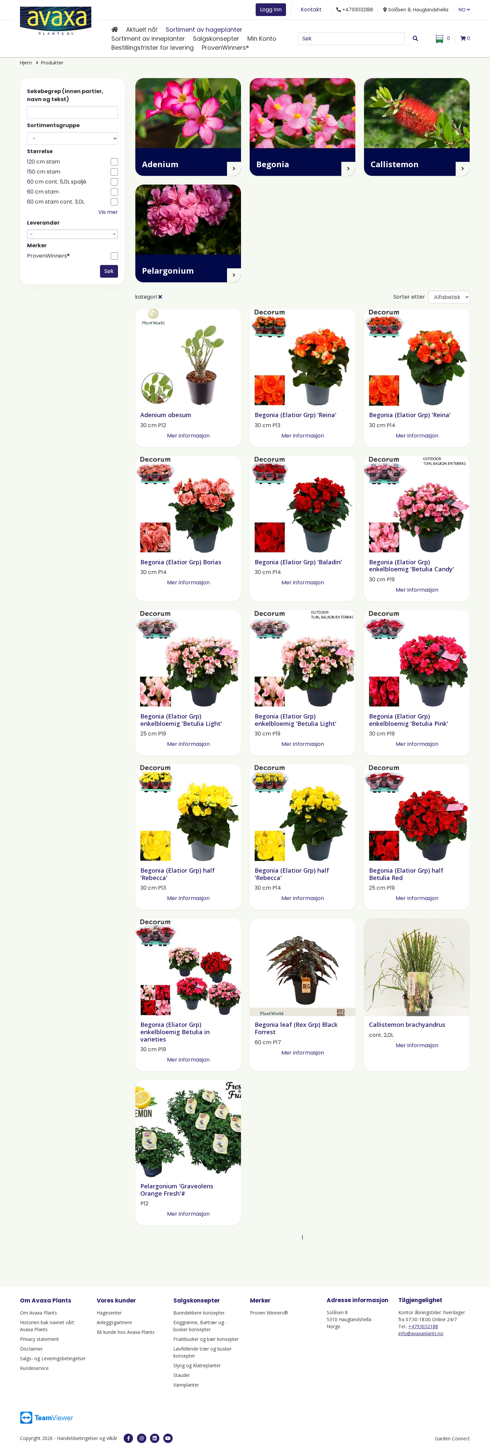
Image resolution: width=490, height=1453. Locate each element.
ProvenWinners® (225, 47)
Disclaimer (31, 1349)
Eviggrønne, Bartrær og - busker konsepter (200, 1326)
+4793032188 (423, 1326)
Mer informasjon (188, 436)
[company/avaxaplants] (154, 1438)
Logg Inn (271, 9)
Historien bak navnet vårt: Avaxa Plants (47, 1326)
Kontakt (311, 9)
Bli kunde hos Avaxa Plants (126, 1332)
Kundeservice (34, 1368)
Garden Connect (452, 1438)
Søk (109, 271)
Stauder (181, 1375)
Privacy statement (39, 1339)
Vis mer (108, 212)
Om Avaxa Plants (38, 1313)
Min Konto (261, 38)
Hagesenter (109, 1313)
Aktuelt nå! (142, 29)
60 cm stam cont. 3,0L (55, 202)
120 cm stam (43, 162)
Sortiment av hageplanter (204, 29)
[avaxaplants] (128, 1438)
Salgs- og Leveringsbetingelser (53, 1358)
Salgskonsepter (216, 38)
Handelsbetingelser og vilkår (87, 1438)
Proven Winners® (269, 1313)
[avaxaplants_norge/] (141, 1438)
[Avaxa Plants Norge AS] (55, 19)
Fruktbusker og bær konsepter (206, 1339)
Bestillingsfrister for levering (152, 47)
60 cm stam (43, 192)
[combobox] (72, 234)
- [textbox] (31, 234)
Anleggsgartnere (114, 1322)
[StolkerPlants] (168, 1438)
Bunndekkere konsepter (199, 1313)
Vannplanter (186, 1385)
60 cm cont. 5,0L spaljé (56, 182)
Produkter (52, 62)
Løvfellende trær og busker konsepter (202, 1352)
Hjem (26, 62)
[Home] (114, 29)
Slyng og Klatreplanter (197, 1365)
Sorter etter (409, 297)
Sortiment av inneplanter (148, 38)
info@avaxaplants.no (420, 1333)
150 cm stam (43, 172)
